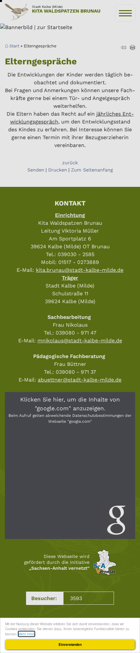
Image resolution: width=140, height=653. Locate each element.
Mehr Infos (27, 633)
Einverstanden (70, 644)
